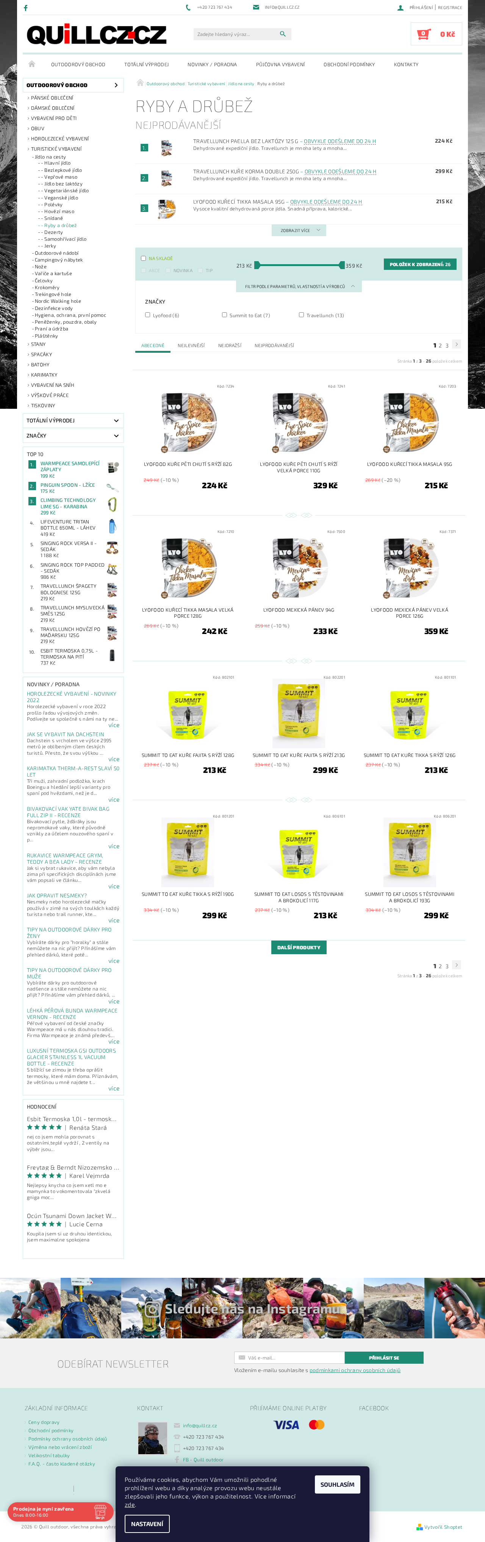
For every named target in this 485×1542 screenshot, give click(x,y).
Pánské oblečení (52, 98)
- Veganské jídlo (59, 198)
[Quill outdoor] (97, 34)
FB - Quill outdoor (203, 1459)
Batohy (40, 364)
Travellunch (324, 315)
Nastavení (147, 1523)
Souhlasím (338, 1484)
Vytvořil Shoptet (443, 1527)
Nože (41, 266)
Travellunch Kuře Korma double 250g (285, 171)
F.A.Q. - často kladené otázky (61, 1464)
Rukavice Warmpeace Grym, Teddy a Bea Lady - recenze (65, 858)
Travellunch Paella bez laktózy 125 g (284, 141)
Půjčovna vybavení (280, 64)
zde (130, 1504)
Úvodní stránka (32, 64)
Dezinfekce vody (54, 308)
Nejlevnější (191, 345)
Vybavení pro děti (54, 118)
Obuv (37, 128)
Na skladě (161, 258)
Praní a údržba (51, 329)
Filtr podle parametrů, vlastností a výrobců (295, 286)
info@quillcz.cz (200, 1425)
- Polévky (52, 204)
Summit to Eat (249, 315)
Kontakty (406, 64)
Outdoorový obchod (78, 64)
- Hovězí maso (57, 211)
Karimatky (44, 375)
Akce (154, 270)
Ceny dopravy (44, 1422)
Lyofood (165, 315)
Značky (37, 435)
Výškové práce (50, 395)
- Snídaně (52, 218)
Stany (38, 344)
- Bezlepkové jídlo (61, 170)
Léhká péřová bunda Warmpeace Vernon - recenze (72, 1013)
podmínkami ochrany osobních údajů (355, 1370)
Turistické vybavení (56, 149)
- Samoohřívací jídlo (63, 239)
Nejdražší (229, 345)
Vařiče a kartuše (53, 273)
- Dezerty (52, 232)
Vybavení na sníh (52, 385)
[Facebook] (27, 7)
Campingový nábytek (59, 260)
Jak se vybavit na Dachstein (66, 734)
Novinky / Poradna (212, 64)
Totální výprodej (146, 64)
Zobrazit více (295, 230)
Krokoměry (47, 287)
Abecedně (152, 345)
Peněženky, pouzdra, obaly (66, 322)
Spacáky (41, 354)
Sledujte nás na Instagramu (252, 1308)
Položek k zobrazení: (420, 264)
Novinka (183, 270)
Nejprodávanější (274, 345)
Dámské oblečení (53, 108)
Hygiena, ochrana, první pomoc (70, 315)
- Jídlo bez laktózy (62, 184)
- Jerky (48, 246)
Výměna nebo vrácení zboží (60, 1447)
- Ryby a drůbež (59, 225)
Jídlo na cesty (50, 157)
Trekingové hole (53, 294)
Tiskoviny (43, 405)
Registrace (450, 7)
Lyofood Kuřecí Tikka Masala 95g (277, 201)
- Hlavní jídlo (55, 163)
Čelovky (44, 280)
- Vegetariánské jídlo (65, 190)
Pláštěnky (46, 336)
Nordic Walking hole (58, 301)
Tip (209, 270)
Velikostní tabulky (49, 1455)
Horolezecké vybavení (60, 139)
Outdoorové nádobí (56, 253)
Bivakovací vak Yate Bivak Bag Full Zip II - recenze (68, 811)
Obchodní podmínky (349, 64)
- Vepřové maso (59, 177)
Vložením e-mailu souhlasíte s (317, 1370)
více (114, 725)
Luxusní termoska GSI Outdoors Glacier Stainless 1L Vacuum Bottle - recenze (71, 1057)
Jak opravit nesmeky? (57, 895)
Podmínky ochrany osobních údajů (67, 1439)
